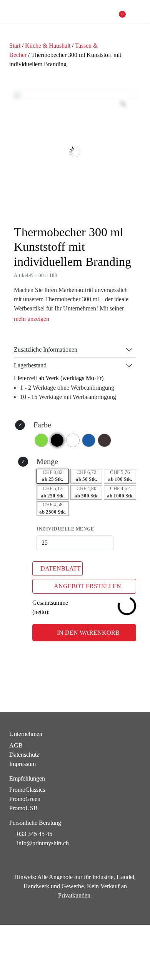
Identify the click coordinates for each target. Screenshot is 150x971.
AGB (16, 745)
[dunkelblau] (88, 440)
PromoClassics (27, 789)
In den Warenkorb (88, 632)
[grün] (41, 440)
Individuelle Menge (65, 529)
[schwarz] (57, 440)
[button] (137, 11)
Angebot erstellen (87, 586)
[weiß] (73, 440)
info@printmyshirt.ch (43, 843)
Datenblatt (60, 568)
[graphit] (104, 440)
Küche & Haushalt (47, 45)
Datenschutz (24, 754)
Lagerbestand (30, 365)
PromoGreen (24, 799)
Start (14, 45)
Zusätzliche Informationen (45, 349)
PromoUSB (23, 808)
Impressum (22, 764)
